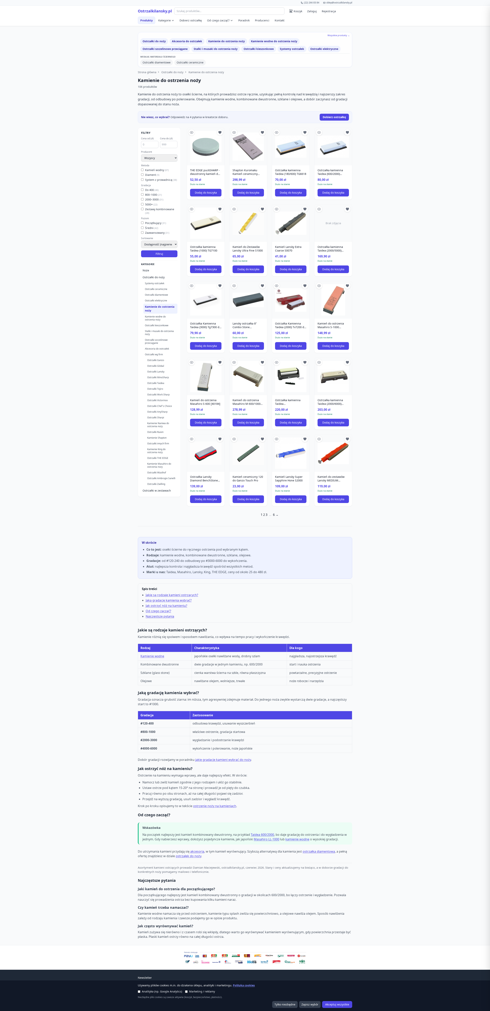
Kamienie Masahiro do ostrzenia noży (159, 465)
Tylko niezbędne (284, 1004)
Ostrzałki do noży (154, 41)
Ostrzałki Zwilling (156, 484)
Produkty (146, 20)
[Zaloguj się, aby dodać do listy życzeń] (220, 132)
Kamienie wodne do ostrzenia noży (274, 41)
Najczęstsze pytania (160, 616)
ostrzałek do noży (188, 856)
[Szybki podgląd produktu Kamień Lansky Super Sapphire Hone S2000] (277, 439)
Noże (146, 270)
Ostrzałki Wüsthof (156, 472)
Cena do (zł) (166, 138)
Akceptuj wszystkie (337, 1004)
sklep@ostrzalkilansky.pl (339, 2)
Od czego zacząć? (218, 20)
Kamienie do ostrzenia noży (226, 41)
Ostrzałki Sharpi (155, 417)
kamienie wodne (297, 839)
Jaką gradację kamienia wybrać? (169, 600)
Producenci (262, 20)
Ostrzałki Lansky (155, 371)
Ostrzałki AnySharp (157, 411)
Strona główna (147, 72)
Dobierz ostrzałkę (191, 20)
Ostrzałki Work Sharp (158, 394)
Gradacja (146, 185)
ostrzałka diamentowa (319, 851)
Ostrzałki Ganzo (155, 360)
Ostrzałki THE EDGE (157, 458)
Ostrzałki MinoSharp (158, 377)
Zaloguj (312, 11)
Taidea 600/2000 (262, 834)
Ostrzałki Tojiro (155, 388)
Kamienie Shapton (157, 437)
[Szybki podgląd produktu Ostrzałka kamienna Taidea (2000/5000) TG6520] (319, 209)
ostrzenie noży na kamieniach (214, 806)
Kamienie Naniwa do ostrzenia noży (158, 425)
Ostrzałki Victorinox (157, 400)
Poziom (145, 218)
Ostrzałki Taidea (155, 383)
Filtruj (159, 254)
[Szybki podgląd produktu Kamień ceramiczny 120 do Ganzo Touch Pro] (234, 439)
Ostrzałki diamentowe (157, 62)
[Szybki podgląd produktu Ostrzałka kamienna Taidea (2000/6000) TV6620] (319, 362)
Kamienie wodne (152, 656)
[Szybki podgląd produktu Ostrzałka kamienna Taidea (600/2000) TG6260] (319, 132)
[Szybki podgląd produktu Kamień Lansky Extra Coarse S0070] (277, 209)
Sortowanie (147, 238)
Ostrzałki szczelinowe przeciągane (165, 49)
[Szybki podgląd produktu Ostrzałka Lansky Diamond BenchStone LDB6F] (192, 439)
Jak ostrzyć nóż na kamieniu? (166, 606)
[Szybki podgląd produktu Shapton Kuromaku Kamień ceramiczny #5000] (234, 132)
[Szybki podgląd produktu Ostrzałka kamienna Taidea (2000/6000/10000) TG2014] (277, 362)
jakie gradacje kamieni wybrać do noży (223, 760)
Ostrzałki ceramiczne (190, 62)
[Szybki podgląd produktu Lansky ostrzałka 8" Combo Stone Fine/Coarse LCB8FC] (234, 286)
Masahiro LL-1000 (266, 839)
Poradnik (244, 20)
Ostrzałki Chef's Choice (159, 406)
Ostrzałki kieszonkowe (259, 49)
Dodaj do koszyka (206, 192)
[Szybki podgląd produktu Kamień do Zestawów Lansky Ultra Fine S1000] (234, 209)
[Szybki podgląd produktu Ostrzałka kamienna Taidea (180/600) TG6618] (277, 132)
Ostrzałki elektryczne (324, 49)
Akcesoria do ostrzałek (187, 41)
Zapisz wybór (309, 1004)
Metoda (145, 165)
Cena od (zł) (147, 138)
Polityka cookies (244, 985)
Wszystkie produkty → (338, 35)
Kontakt (279, 20)
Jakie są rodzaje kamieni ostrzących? (172, 595)
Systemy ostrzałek (292, 49)
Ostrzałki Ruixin (155, 432)
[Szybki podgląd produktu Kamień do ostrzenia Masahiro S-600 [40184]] (192, 362)
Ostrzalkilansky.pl (155, 11)
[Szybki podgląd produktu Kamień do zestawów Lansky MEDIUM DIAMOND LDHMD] (319, 439)
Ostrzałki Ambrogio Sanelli (161, 478)
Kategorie (164, 20)
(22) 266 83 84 (311, 2)
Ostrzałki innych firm (158, 443)
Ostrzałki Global (155, 366)
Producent (146, 151)
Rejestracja (329, 11)
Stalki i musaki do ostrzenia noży (216, 49)
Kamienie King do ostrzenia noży (156, 451)
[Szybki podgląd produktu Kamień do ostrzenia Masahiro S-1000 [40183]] (319, 286)
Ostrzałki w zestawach (157, 490)
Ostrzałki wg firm (154, 354)
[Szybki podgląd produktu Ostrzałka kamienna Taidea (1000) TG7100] (192, 209)
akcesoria (197, 851)
